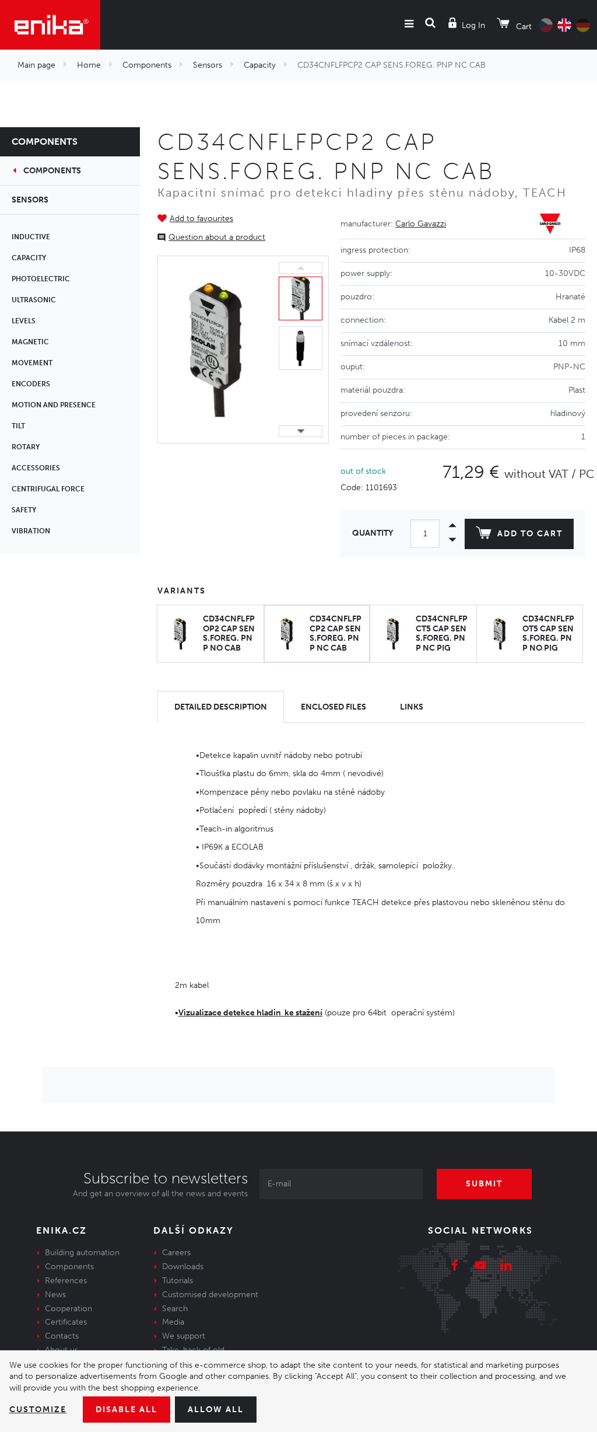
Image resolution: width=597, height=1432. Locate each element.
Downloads (182, 1267)
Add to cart (530, 534)
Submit (484, 1184)
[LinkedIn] (506, 1267)
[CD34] (215, 349)
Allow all (216, 1409)
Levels (24, 321)
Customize (37, 1409)
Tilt (18, 426)
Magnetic (30, 342)
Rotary (26, 447)
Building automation (82, 1253)
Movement (32, 363)
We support (183, 1336)
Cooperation (68, 1309)
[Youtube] (480, 1267)
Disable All (126, 1409)
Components (146, 65)
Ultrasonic (34, 300)
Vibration (31, 531)
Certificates (66, 1322)
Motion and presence (54, 405)
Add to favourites (201, 218)
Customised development (210, 1295)
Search (175, 1309)
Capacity (260, 65)
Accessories (36, 468)
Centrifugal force (48, 489)
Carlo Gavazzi (420, 224)
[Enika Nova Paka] (50, 25)
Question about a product (216, 237)
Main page (36, 65)
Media (173, 1322)
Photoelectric (41, 279)
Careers (176, 1253)
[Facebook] (455, 1267)
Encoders (31, 384)
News (55, 1295)
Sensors (207, 65)
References (66, 1281)
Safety (24, 510)
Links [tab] (411, 707)
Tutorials (177, 1281)
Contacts (62, 1336)
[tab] (220, 707)
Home (89, 65)
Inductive (31, 237)
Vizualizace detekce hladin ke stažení (250, 1013)
